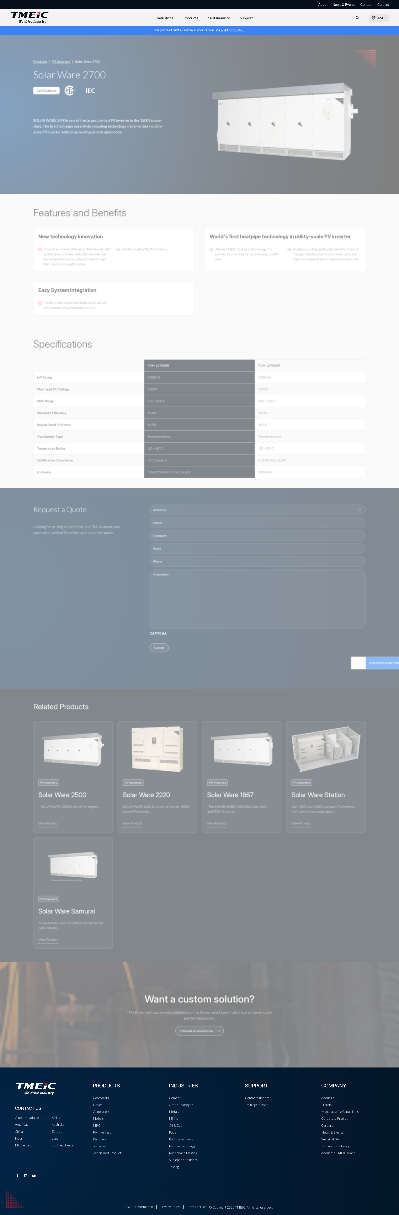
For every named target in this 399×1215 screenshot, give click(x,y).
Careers (383, 4)
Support (246, 18)
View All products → (231, 30)
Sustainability (219, 18)
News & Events (343, 4)
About (323, 4)
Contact (366, 4)
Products (190, 18)
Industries (165, 18)
